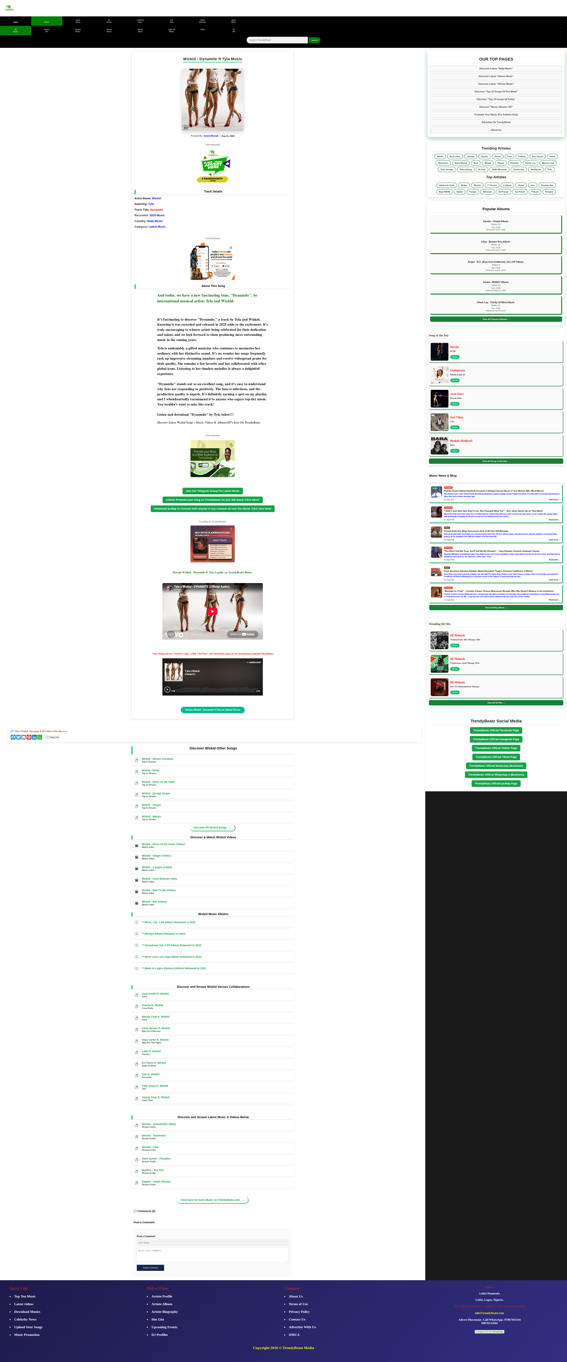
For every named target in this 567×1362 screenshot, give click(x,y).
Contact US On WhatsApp (489, 1331)
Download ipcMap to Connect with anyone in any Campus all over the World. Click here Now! (212, 508)
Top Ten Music (25, 1296)
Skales (464, 185)
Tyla (151, 203)
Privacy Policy (299, 1312)
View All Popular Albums (496, 319)
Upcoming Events (164, 1327)
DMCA (294, 1335)
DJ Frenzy (503, 192)
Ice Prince (520, 192)
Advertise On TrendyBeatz (496, 122)
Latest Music (157, 226)
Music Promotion (27, 1335)
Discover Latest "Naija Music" (496, 68)
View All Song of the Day (496, 461)
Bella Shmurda (499, 169)
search (314, 40)
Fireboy (522, 156)
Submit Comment (150, 1268)
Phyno (501, 163)
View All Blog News (496, 607)
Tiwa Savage (446, 169)
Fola (550, 169)
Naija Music (155, 221)
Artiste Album (161, 1304)
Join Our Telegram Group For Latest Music (213, 490)
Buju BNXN (444, 192)
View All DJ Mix (496, 703)
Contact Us (297, 1319)
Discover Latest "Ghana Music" (496, 76)
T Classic (492, 185)
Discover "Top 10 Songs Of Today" (496, 99)
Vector (521, 185)
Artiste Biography (164, 1312)
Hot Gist (157, 1319)
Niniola (477, 185)
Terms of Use (298, 1304)
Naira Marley (461, 163)
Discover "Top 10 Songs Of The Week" (496, 91)
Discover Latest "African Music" (496, 84)
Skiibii (460, 192)
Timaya (472, 192)
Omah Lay (530, 163)
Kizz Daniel (537, 156)
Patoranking (466, 169)
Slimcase (487, 192)
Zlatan (498, 156)
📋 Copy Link (53, 737)
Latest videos (23, 1304)
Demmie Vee (547, 185)
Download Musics (27, 1312)
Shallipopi (536, 169)
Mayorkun (443, 163)
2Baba (440, 156)
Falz (509, 156)
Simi (476, 163)
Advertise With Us (302, 1327)
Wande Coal (548, 163)
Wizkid (156, 198)
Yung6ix (549, 192)
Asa (533, 185)
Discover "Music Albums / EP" (496, 107)
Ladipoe (507, 185)
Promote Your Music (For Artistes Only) (496, 114)
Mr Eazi (482, 169)
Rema (552, 156)
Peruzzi (535, 192)
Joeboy (470, 156)
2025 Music (157, 215)
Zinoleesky (518, 169)
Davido (484, 156)
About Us (496, 130)
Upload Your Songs (28, 1327)
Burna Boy (455, 156)
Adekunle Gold (446, 185)
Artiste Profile (161, 1296)
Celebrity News (25, 1319)
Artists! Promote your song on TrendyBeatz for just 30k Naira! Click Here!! (212, 499)
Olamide (515, 163)
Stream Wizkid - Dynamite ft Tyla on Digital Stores (212, 710)
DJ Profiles (159, 1335)
